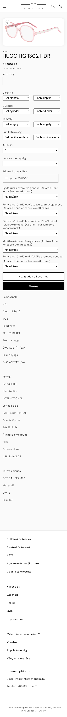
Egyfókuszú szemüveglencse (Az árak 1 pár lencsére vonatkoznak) (30, 189)
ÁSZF (10, 555)
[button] (7, 6)
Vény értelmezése (18, 658)
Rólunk (11, 603)
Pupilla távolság (17, 650)
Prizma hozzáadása (15, 171)
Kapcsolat (13, 586)
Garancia (13, 594)
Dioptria (8, 92)
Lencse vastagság (14, 158)
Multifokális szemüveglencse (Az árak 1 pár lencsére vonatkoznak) (30, 242)
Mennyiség (8, 74)
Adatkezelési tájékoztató (23, 563)
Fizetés (33, 286)
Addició (8, 145)
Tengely (7, 119)
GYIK (10, 611)
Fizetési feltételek (18, 547)
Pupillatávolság (12, 132)
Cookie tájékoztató (19, 571)
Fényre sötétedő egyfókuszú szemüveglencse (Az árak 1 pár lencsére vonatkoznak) (33, 206)
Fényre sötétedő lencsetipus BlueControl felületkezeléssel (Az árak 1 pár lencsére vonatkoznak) (30, 224)
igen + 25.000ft (19, 178)
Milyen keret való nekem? (23, 634)
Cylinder (8, 106)
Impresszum (15, 619)
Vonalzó (12, 642)
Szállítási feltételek (19, 539)
